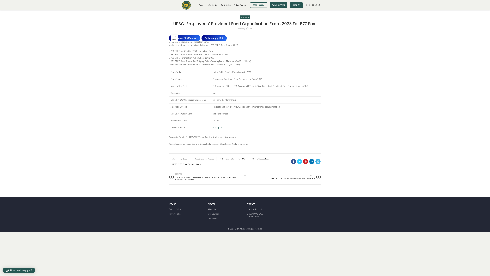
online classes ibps (260, 159)
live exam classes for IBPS (233, 159)
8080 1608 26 (258, 5)
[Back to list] (245, 177)
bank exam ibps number (204, 159)
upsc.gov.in (218, 127)
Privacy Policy (175, 214)
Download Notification (184, 38)
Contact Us (212, 218)
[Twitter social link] (299, 161)
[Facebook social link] (306, 5)
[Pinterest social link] (305, 161)
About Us (212, 209)
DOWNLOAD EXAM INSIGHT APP (255, 215)
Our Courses (213, 214)
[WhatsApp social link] (316, 5)
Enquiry (296, 5)
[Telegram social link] (319, 5)
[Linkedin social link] (311, 161)
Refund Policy (175, 209)
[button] (19, 270)
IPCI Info (245, 17)
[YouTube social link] (313, 5)
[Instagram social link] (309, 5)
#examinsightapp (179, 159)
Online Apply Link (214, 38)
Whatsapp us (278, 5)
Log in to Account (254, 209)
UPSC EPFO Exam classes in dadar (187, 164)
